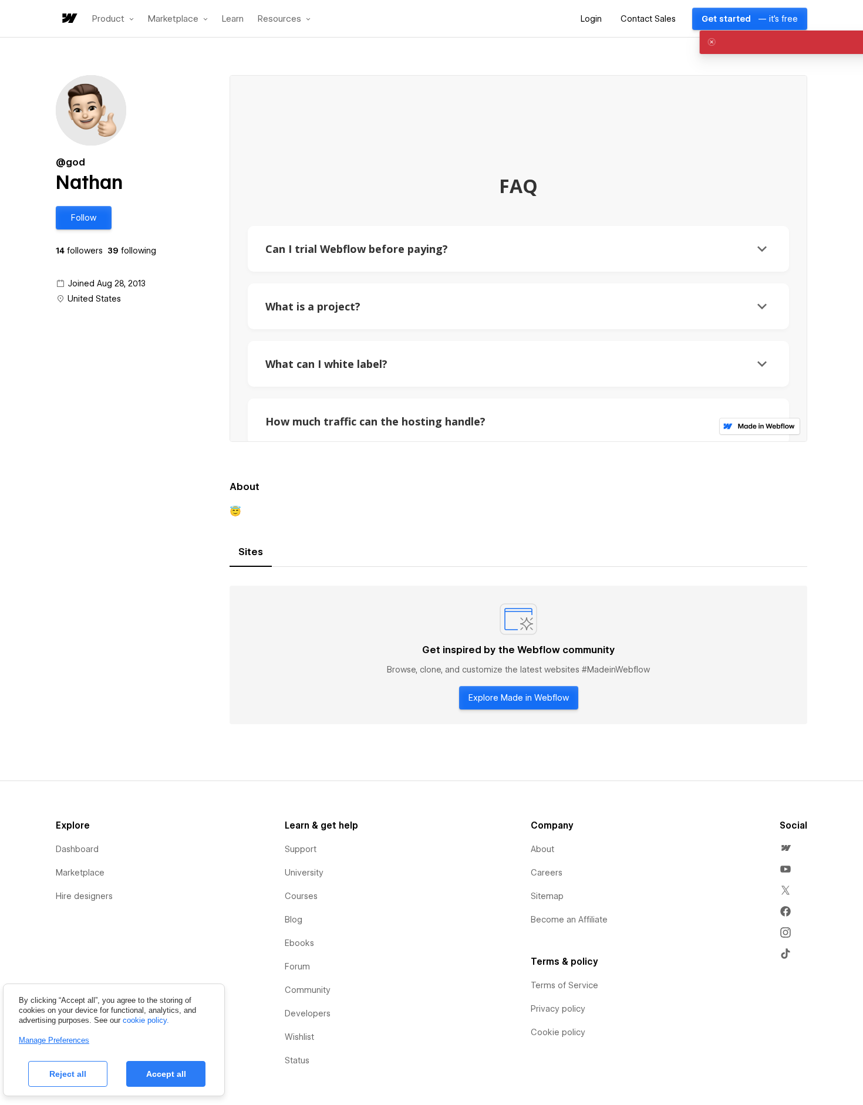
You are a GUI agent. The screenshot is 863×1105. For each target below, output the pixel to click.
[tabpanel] (518, 655)
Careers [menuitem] (546, 872)
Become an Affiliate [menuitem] (569, 919)
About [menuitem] (542, 849)
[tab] (251, 552)
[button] (113, 19)
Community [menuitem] (308, 990)
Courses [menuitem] (301, 896)
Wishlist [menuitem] (299, 1037)
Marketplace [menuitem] (80, 872)
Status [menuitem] (297, 1060)
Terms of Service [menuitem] (564, 985)
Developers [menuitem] (308, 1013)
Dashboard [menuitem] (77, 849)
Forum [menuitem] (297, 966)
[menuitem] (785, 848)
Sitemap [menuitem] (547, 896)
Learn (233, 19)
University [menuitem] (304, 872)
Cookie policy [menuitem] (558, 1032)
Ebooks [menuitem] (299, 943)
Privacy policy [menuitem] (558, 1008)
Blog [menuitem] (293, 919)
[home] (68, 19)
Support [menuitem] (300, 849)
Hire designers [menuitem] (84, 896)
